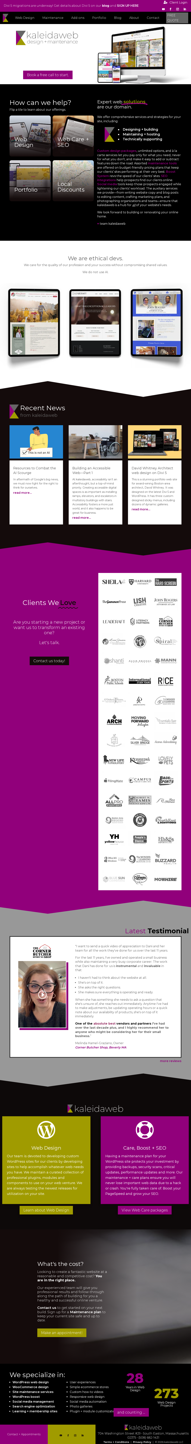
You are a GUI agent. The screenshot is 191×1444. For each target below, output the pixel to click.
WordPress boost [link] (26, 1397)
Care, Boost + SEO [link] (144, 1148)
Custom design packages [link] (117, 151)
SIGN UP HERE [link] (128, 5)
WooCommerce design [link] (30, 1387)
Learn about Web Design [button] (46, 1210)
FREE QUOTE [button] (173, 18)
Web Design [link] (46, 1148)
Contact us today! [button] (49, 661)
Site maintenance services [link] (33, 1392)
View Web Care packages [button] (145, 1210)
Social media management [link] (33, 1401)
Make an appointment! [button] (62, 1333)
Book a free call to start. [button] (48, 75)
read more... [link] (22, 493)
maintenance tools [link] (162, 163)
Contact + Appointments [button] (23, 1434)
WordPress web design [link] (30, 1382)
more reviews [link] (170, 1061)
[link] (105, 5)
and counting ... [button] (131, 1412)
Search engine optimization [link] (33, 1406)
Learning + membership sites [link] (34, 1411)
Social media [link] (107, 184)
